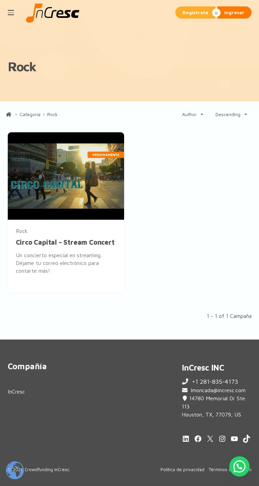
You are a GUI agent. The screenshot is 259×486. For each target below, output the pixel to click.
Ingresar (234, 12)
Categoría (30, 114)
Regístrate (195, 12)
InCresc (16, 391)
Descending (227, 114)
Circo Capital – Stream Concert (65, 242)
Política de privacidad (182, 469)
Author (189, 114)
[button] (239, 466)
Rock (22, 231)
